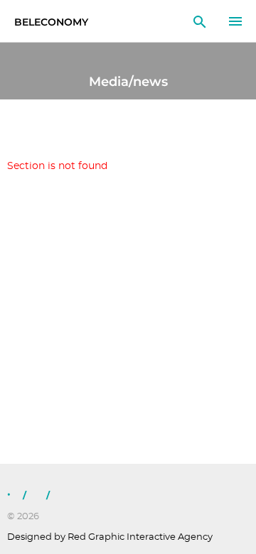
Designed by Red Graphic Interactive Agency (110, 537)
